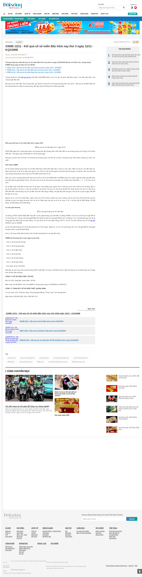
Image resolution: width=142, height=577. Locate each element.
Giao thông (8, 536)
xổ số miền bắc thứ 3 (25, 361)
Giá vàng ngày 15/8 (62, 415)
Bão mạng (20, 531)
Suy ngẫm (20, 533)
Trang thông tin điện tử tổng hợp (116, 566)
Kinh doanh (37, 14)
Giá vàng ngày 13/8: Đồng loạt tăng (127, 387)
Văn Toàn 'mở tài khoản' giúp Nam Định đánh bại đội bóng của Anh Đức (124, 84)
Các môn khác (113, 535)
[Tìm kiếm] (124, 7)
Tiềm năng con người (26, 546)
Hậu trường (112, 538)
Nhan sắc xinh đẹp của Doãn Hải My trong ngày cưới (122, 77)
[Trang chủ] (4, 14)
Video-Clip (104, 14)
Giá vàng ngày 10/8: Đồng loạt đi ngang (127, 418)
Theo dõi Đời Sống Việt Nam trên (15, 57)
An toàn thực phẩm (83, 531)
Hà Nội (92, 220)
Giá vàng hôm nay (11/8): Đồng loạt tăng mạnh (127, 397)
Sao (66, 531)
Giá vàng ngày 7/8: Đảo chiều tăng (128, 428)
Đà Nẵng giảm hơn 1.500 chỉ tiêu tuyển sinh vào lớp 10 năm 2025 (123, 69)
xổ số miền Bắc (44, 358)
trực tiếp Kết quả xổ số (81, 358)
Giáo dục (8, 531)
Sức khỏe (65, 14)
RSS (134, 42)
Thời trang (68, 536)
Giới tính (98, 533)
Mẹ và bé (19, 536)
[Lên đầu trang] (139, 571)
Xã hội (10, 14)
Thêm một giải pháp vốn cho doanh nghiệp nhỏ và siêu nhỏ (128, 408)
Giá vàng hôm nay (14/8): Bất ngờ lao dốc (128, 376)
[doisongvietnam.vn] (12, 516)
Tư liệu (33, 533)
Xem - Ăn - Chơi (22, 535)
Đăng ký (131, 519)
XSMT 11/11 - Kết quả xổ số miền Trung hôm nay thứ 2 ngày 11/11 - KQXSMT (34, 67)
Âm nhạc (68, 535)
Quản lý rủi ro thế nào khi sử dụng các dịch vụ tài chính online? (65, 393)
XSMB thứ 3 (11, 361)
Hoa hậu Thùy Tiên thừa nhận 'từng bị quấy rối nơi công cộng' (123, 62)
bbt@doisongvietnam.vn (18, 569)
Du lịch (21, 554)
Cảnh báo (55, 14)
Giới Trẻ (19, 538)
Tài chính (18, 42)
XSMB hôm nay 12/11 (78, 361)
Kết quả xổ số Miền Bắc (27, 358)
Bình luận (34, 535)
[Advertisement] (123, 126)
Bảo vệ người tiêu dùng (84, 533)
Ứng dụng (8, 550)
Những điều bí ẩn (24, 548)
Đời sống (18, 14)
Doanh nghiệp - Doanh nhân (52, 531)
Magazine (132, 14)
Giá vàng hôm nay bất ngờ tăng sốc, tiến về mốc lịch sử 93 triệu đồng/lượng (124, 55)
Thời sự (7, 533)
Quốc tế (27, 14)
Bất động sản (47, 536)
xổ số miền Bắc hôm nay (61, 358)
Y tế (6, 535)
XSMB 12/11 (40, 361)
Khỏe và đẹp (99, 535)
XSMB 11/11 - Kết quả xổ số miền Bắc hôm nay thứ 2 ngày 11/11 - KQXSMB (33, 70)
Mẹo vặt (21, 552)
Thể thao (74, 14)
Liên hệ (131, 566)
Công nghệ (84, 14)
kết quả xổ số (26, 77)
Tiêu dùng (46, 533)
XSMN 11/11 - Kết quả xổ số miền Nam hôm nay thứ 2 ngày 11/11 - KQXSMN (34, 72)
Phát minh (22, 550)
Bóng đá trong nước (115, 531)
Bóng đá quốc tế (114, 533)
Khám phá (94, 14)
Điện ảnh (68, 533)
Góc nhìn (54, 543)
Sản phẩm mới (10, 548)
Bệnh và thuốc (100, 531)
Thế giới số (8, 546)
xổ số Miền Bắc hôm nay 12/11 (57, 361)
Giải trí (46, 14)
